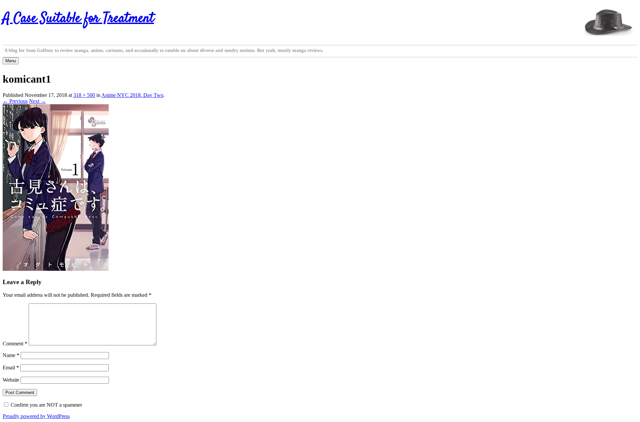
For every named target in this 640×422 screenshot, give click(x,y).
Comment (15, 343)
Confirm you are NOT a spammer (45, 405)
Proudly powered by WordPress (36, 416)
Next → (37, 101)
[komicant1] (56, 269)
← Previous (15, 101)
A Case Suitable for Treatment (78, 18)
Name (11, 355)
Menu (10, 60)
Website (11, 380)
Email (11, 367)
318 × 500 (84, 95)
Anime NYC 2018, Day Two (132, 95)
